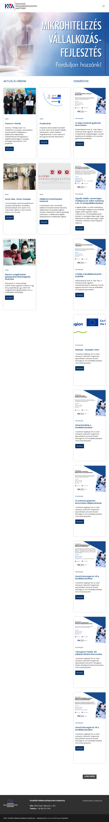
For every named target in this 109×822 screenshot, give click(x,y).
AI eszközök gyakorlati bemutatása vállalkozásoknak (88, 501)
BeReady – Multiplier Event (87, 349)
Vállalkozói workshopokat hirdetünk (51, 200)
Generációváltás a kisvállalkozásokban (84, 426)
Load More (89, 776)
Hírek (7, 119)
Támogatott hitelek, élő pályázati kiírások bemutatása (88, 652)
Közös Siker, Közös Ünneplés (18, 199)
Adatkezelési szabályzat (92, 801)
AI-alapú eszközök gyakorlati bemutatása (88, 124)
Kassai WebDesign (54, 818)
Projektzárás (45, 123)
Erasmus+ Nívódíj (13, 123)
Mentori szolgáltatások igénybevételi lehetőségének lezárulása (17, 276)
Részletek (9, 149)
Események (79, 118)
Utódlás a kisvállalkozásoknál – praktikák (89, 275)
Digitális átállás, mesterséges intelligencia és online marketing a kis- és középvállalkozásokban (89, 200)
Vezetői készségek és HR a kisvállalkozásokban (87, 577)
